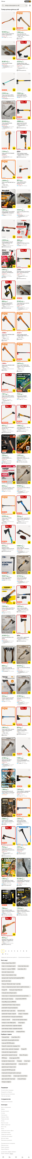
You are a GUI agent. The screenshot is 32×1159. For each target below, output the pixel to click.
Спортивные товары (5, 1132)
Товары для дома (5, 1119)
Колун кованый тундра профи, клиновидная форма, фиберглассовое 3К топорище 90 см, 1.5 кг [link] (23, 910)
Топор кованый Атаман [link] (7, 63)
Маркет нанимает (5, 1147)
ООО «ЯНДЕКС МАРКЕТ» (10, 1151)
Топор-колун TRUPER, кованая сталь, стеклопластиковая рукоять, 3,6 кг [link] (8, 518)
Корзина (22, 1157)
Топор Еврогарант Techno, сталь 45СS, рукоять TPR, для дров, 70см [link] (8, 881)
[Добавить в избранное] (14, 13)
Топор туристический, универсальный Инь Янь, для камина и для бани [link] (8, 668)
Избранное (16, 1157)
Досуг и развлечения (6, 1107)
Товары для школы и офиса (7, 1130)
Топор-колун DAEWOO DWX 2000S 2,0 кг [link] (8, 366)
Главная (3, 1157)
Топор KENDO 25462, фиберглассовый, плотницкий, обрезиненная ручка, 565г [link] (23, 183)
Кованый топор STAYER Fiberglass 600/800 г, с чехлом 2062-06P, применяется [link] (7, 304)
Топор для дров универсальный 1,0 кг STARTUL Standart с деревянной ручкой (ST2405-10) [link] (6, 457)
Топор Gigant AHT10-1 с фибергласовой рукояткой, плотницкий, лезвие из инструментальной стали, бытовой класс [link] (8, 849)
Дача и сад (3, 1126)
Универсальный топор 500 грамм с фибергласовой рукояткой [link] (8, 698)
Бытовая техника (5, 1111)
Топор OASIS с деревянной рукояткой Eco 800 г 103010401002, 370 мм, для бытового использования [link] (23, 638)
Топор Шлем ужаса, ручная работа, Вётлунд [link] (23, 304)
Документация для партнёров (8, 1094)
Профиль (29, 1157)
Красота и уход (4, 1122)
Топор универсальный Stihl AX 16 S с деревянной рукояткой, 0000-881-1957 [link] (8, 34)
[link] (8, 963)
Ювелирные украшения (6, 1140)
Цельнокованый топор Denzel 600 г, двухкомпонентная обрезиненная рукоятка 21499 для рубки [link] (23, 272)
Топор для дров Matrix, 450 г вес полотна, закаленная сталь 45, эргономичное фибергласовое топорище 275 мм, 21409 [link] (8, 488)
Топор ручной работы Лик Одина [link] (8, 638)
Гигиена (3, 1113)
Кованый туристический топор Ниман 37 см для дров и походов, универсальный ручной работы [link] (8, 792)
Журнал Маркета (5, 1149)
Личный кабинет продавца (7, 1090)
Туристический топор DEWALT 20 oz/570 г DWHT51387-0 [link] (22, 124)
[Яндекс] (11, 1154)
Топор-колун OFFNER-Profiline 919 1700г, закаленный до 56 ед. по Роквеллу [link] (7, 578)
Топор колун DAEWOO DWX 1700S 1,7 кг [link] (8, 335)
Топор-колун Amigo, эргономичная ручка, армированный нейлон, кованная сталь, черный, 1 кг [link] (23, 821)
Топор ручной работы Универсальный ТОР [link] (22, 578)
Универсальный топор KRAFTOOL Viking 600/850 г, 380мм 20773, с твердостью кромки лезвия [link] (23, 64)
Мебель (3, 1109)
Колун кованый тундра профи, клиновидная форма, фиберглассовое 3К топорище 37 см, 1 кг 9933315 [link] (8, 910)
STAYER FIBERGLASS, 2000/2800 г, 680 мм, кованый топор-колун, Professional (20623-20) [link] (22, 95)
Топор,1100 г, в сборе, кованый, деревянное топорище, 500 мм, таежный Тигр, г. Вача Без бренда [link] (23, 730)
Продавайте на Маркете (6, 1092)
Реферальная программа (6, 1101)
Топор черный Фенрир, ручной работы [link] (7, 124)
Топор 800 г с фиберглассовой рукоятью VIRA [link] (23, 242)
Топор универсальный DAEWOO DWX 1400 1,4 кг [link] (23, 335)
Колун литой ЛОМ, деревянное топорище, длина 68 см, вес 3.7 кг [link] (23, 457)
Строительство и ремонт (6, 1136)
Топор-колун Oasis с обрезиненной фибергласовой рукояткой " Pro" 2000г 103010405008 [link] (23, 849)
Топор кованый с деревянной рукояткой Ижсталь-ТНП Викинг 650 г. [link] (23, 792)
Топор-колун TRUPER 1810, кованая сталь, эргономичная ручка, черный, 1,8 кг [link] (23, 366)
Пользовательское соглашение (8, 1143)
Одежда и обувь (5, 1117)
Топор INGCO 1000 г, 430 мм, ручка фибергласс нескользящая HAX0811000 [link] (23, 428)
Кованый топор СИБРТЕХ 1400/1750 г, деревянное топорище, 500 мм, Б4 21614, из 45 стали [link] (8, 940)
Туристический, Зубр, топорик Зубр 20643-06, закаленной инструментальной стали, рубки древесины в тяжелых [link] (23, 608)
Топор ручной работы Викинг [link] (23, 487)
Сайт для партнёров (5, 1096)
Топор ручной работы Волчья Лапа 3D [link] (23, 698)
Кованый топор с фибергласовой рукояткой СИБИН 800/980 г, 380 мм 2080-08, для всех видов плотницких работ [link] (8, 548)
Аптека (2, 1120)
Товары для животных (6, 1134)
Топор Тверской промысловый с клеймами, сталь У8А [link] (23, 548)
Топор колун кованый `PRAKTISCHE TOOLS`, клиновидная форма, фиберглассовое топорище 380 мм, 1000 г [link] (23, 396)
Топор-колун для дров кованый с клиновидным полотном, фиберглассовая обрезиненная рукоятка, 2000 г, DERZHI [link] (8, 272)
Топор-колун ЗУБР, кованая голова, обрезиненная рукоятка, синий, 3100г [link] (8, 730)
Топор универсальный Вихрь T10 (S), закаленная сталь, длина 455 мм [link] (8, 608)
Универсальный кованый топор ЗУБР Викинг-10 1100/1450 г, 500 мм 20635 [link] (8, 242)
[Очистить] (26, 5)
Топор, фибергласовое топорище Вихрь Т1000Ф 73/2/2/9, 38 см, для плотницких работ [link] (22, 154)
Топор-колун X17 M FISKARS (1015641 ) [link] (8, 154)
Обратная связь (4, 1145)
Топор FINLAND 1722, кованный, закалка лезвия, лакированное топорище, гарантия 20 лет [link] (23, 34)
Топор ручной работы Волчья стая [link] (23, 668)
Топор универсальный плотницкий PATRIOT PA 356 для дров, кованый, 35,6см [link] (23, 760)
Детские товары (5, 1138)
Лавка (9, 1157)
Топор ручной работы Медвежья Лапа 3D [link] (7, 760)
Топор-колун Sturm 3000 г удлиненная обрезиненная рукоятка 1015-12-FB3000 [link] (8, 95)
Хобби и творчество (5, 1124)
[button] (30, 5)
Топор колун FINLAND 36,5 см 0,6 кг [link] (8, 183)
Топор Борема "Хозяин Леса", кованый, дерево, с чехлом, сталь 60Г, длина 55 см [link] (23, 881)
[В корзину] (14, 29)
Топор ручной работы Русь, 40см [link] (23, 212)
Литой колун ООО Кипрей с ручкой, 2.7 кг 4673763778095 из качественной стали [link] (8, 428)
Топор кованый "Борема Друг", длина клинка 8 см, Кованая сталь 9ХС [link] (8, 821)
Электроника (4, 1115)
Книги (2, 1128)
